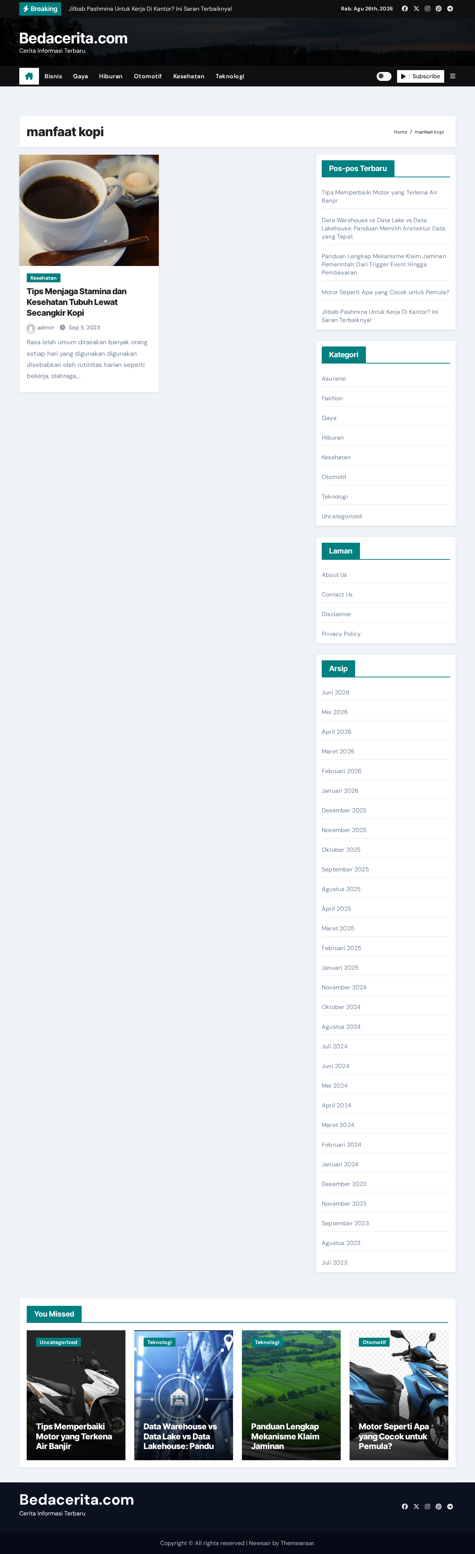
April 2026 (336, 732)
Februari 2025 (342, 948)
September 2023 (345, 1223)
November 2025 (344, 830)
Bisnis (53, 76)
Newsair (260, 1543)
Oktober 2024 (341, 1007)
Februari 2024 (342, 1145)
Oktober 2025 (341, 850)
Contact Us (337, 594)
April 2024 (336, 1105)
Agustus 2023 (341, 1243)
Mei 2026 (335, 712)
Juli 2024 (335, 1046)
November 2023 (344, 1204)
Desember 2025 (344, 810)
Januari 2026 (340, 791)
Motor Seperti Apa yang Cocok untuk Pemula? (385, 292)
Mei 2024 (335, 1086)
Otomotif (148, 76)
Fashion (332, 398)
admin (46, 327)
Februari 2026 (342, 771)
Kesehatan (189, 76)
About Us (334, 575)
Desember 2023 (344, 1184)
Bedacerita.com (73, 38)
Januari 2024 (340, 1164)
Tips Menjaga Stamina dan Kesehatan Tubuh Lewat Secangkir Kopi (77, 301)
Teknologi (230, 76)
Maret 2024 (338, 1125)
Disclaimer (336, 614)
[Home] (29, 76)
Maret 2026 (338, 751)
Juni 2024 (336, 1066)
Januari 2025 (340, 968)
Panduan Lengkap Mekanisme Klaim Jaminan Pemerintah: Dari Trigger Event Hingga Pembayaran (384, 264)
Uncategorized (342, 516)
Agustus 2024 (341, 1027)
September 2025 (345, 869)
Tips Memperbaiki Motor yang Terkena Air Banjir (74, 1436)
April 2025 (336, 909)
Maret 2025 (338, 928)
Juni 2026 (336, 692)
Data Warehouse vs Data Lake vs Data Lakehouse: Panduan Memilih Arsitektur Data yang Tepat (383, 228)
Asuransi (334, 378)
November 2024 (344, 987)
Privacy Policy (341, 634)
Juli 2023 (334, 1262)
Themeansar (297, 1543)
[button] (453, 76)
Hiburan (111, 76)
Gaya (80, 76)
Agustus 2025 (341, 889)
